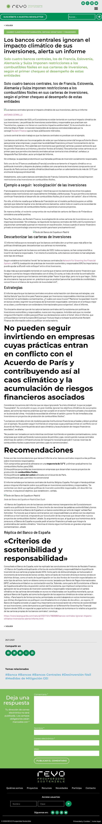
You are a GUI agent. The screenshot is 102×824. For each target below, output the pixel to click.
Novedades (62, 788)
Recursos (47, 788)
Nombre (39, 728)
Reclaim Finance (19, 130)
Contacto (91, 788)
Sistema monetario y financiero (59, 32)
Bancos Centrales (47, 674)
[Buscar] (99, 16)
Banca (12, 674)
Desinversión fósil (77, 674)
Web (36, 749)
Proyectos (32, 788)
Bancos (25, 674)
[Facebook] (83, 3)
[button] (96, 8)
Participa (77, 788)
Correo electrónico (44, 739)
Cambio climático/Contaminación (24, 32)
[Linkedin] (92, 3)
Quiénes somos (14, 788)
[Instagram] (87, 3)
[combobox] (81, 16)
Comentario (41, 694)
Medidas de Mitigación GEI (27, 678)
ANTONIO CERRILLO (13, 114)
